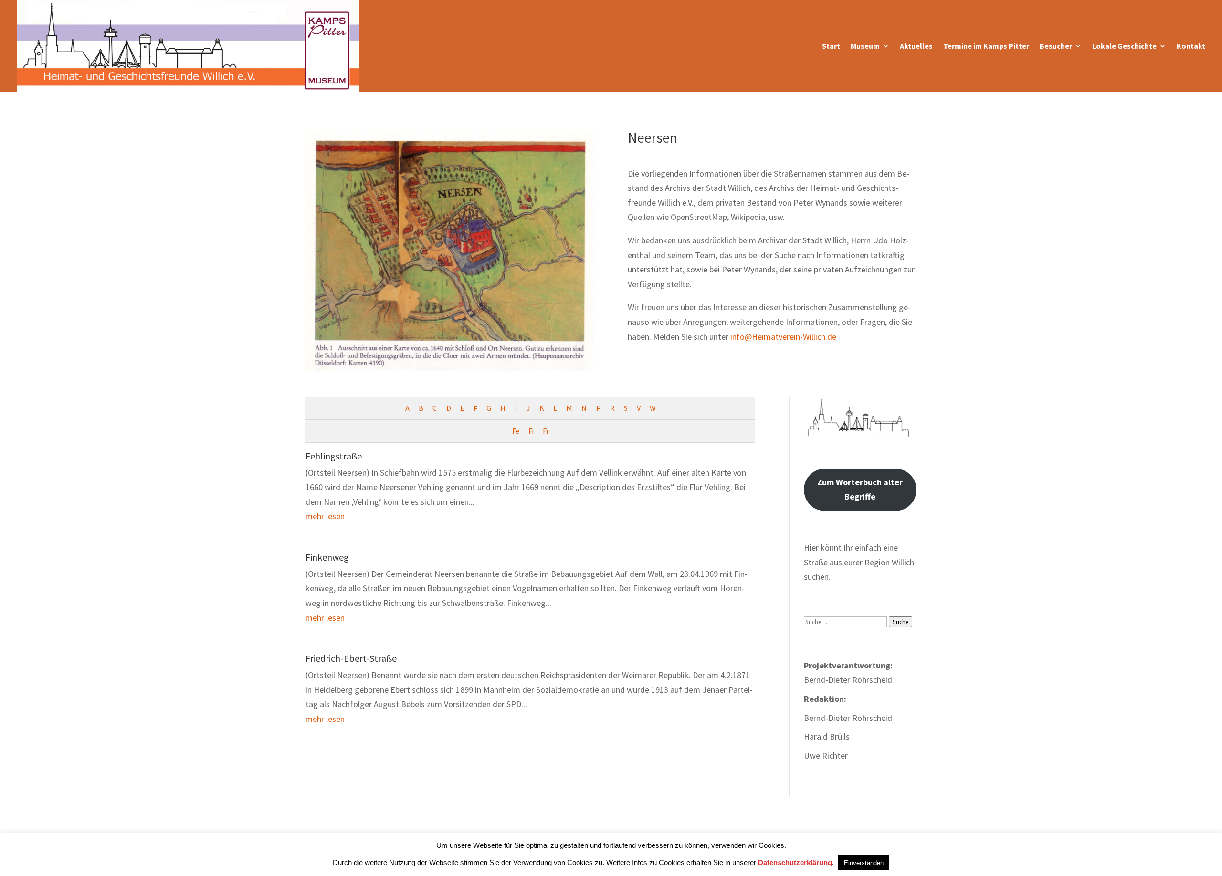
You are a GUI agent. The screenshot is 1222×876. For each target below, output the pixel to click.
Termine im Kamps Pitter (986, 46)
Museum (865, 46)
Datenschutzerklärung (795, 862)
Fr (545, 431)
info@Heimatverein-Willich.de (783, 336)
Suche (900, 622)
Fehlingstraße (334, 456)
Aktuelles (916, 46)
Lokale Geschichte (1124, 46)
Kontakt (1191, 46)
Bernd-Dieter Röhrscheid (848, 717)
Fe (515, 431)
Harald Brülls (827, 736)
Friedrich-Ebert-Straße (351, 658)
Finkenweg (327, 557)
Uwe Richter (826, 755)
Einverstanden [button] (864, 862)
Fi (530, 431)
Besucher (1056, 46)
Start (831, 46)
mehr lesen (325, 516)
